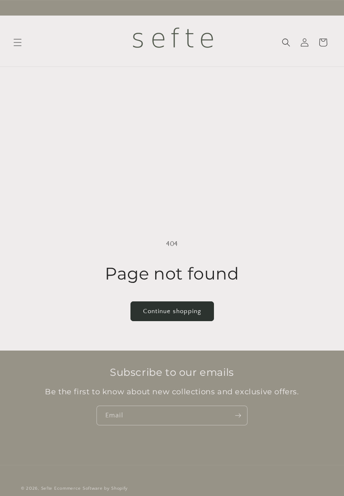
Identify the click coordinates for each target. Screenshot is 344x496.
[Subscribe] (238, 415)
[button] (17, 42)
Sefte (47, 488)
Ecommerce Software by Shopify (91, 488)
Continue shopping (172, 311)
